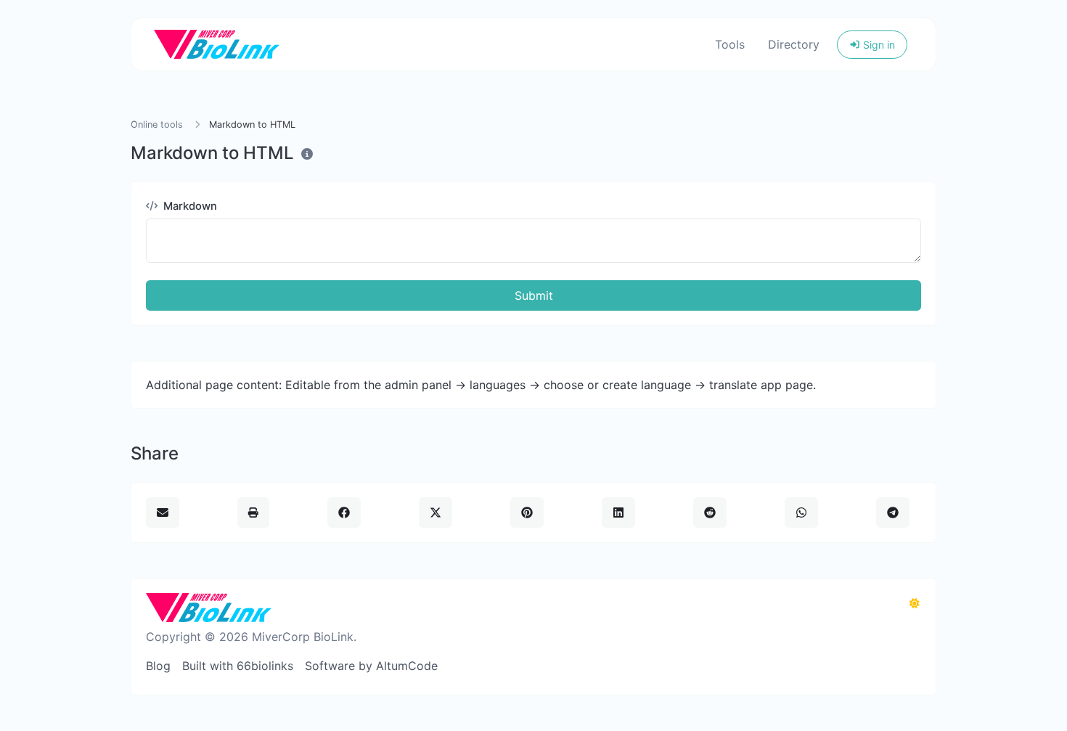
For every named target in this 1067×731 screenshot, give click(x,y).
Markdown (188, 206)
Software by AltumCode (371, 665)
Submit (534, 295)
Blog (158, 665)
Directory (793, 44)
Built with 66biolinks (237, 665)
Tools (730, 44)
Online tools (157, 124)
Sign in (877, 44)
